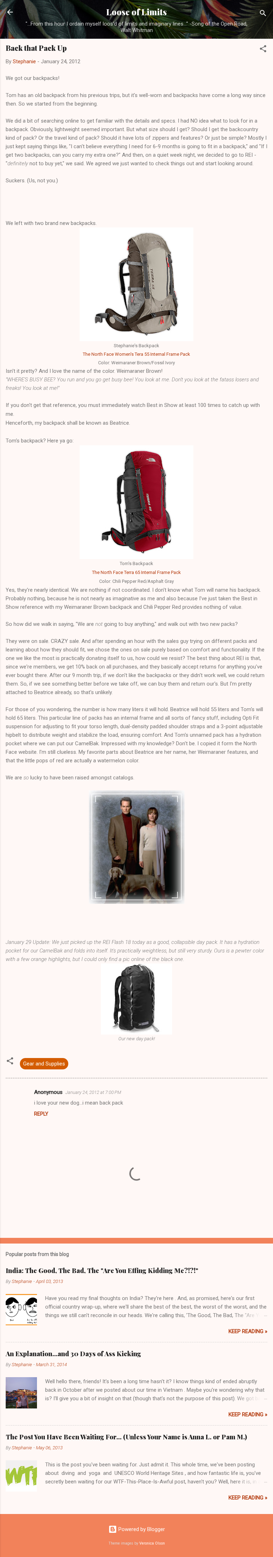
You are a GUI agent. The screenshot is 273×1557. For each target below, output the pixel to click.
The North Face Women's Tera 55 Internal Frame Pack (136, 354)
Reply (41, 1114)
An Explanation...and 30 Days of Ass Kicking (73, 1353)
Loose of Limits (136, 11)
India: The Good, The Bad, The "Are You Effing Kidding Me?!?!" (102, 1270)
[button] (263, 49)
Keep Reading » (248, 1331)
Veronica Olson (152, 1543)
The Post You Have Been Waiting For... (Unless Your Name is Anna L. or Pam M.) (126, 1437)
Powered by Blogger (141, 1529)
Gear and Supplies (44, 1064)
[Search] (263, 14)
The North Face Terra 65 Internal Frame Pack (136, 572)
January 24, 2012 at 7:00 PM (93, 1092)
